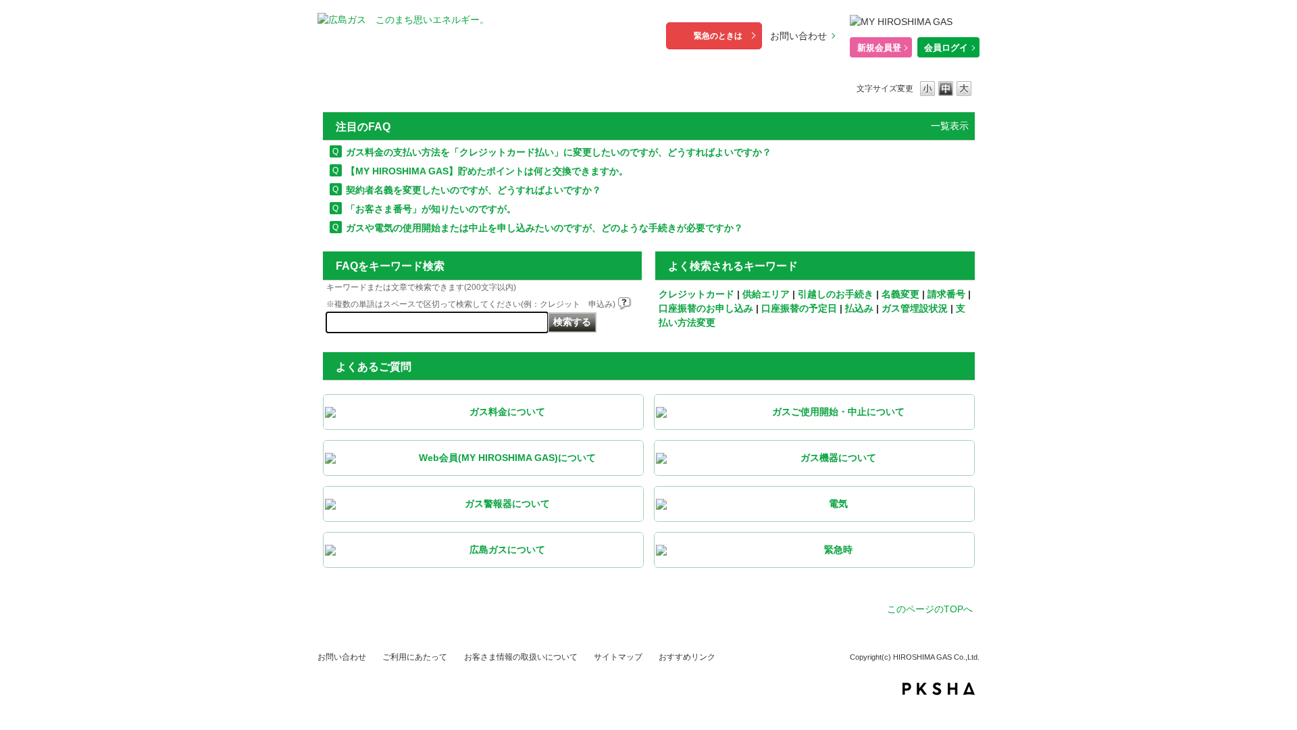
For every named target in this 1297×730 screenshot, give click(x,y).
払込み (859, 308)
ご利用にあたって (414, 657)
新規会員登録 (879, 50)
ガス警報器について (507, 503)
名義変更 (900, 294)
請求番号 (946, 294)
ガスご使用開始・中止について (838, 411)
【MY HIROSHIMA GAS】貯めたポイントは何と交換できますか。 (487, 171)
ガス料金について (507, 411)
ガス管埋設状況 (915, 308)
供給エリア (766, 294)
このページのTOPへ (930, 609)
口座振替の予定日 (799, 308)
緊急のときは (718, 36)
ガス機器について (838, 457)
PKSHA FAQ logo (938, 689)
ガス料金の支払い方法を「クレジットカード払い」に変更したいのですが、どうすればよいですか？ (558, 152)
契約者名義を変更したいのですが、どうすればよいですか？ (473, 190)
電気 (838, 503)
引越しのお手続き (835, 294)
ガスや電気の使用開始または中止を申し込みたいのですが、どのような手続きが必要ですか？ (544, 227)
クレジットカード (696, 294)
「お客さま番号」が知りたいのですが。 (431, 208)
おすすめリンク (687, 657)
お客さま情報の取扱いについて (521, 657)
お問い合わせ (798, 35)
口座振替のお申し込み (706, 308)
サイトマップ (618, 657)
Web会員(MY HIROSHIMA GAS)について (507, 457)
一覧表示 (950, 125)
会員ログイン (946, 50)
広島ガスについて (507, 549)
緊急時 (838, 549)
